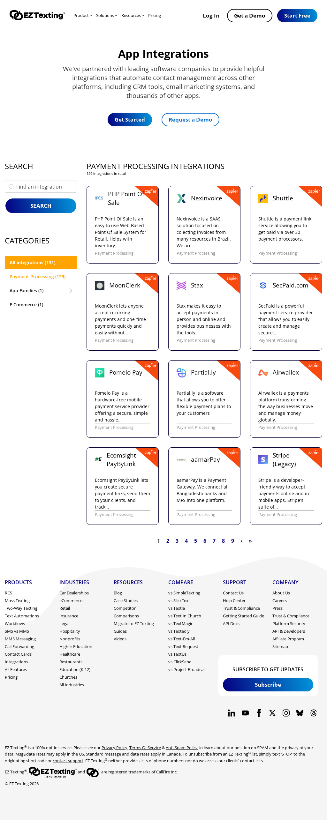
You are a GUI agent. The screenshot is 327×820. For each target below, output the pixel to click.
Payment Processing (114, 253)
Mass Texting (17, 600)
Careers (279, 600)
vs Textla (176, 608)
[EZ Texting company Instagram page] (286, 713)
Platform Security (288, 623)
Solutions (105, 15)
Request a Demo (190, 119)
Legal (64, 623)
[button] (297, 15)
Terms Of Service (145, 747)
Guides (120, 631)
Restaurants (70, 662)
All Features (16, 669)
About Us (281, 593)
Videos (120, 639)
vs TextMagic (180, 623)
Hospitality (69, 631)
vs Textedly (179, 631)
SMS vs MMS (17, 631)
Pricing (154, 15)
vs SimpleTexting (184, 593)
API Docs (231, 623)
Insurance (68, 616)
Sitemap (280, 646)
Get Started (130, 119)
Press (277, 608)
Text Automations (22, 616)
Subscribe (268, 684)
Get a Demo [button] (249, 15)
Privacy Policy (114, 747)
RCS (8, 593)
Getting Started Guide (243, 616)
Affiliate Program (288, 639)
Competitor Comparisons (126, 612)
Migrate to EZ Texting (134, 623)
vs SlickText (179, 600)
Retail (64, 608)
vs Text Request (183, 646)
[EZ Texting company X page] (272, 713)
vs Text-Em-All (181, 639)
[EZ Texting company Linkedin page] (231, 713)
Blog (118, 593)
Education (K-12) (74, 669)
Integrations (16, 662)
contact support (68, 761)
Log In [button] (211, 15)
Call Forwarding (19, 646)
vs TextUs (177, 654)
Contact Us (233, 593)
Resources (131, 15)
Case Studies (126, 600)
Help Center (234, 600)
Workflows (15, 623)
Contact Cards (18, 654)
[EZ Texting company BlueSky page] (299, 713)
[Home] (37, 16)
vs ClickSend (180, 662)
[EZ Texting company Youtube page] (245, 713)
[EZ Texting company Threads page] (313, 713)
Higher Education (75, 646)
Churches (68, 677)
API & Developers (288, 631)
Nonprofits (69, 639)
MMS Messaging (20, 639)
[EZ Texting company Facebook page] (258, 713)
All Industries (71, 685)
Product (81, 15)
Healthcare (69, 654)
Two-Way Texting (21, 608)
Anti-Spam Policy (182, 747)
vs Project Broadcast (187, 669)
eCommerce (70, 600)
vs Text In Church (184, 616)
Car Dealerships (74, 593)
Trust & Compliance (241, 608)
